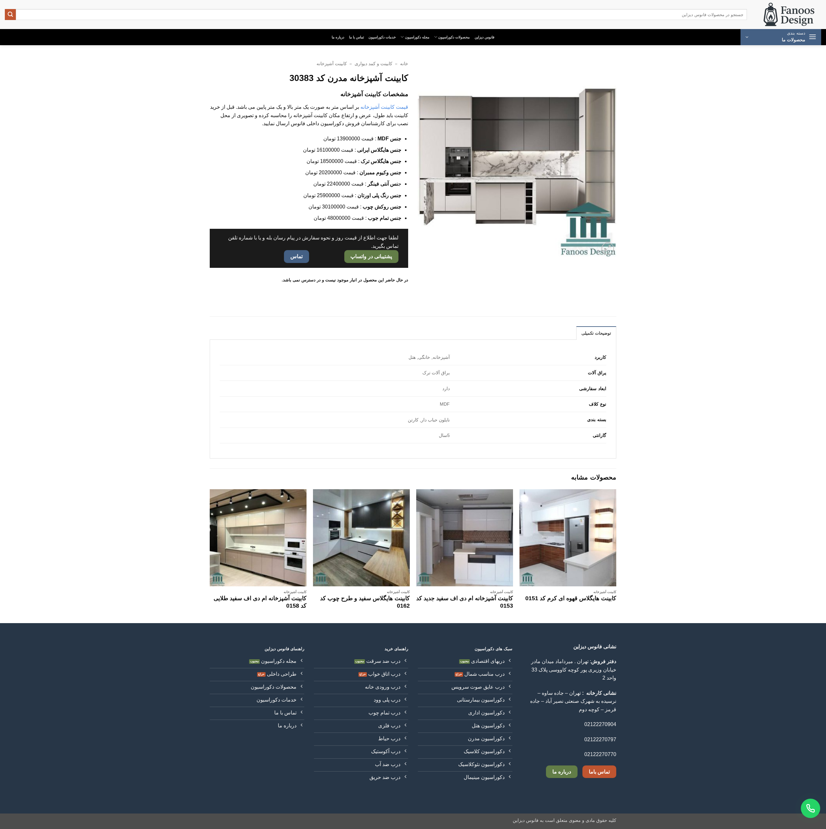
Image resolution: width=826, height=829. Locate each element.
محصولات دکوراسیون (454, 37)
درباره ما (338, 37)
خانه (404, 63)
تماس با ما (356, 37)
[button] (780, 37)
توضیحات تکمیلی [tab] (596, 333)
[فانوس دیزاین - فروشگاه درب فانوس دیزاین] (789, 15)
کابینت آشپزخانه (332, 63)
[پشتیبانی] (810, 808)
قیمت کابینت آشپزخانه (384, 107)
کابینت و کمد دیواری (373, 63)
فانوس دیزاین (484, 37)
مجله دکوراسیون (417, 37)
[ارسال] (10, 14)
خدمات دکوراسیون (382, 37)
